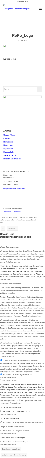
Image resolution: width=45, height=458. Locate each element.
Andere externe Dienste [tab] (8, 380)
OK (3, 228)
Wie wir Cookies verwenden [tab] (10, 247)
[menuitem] (40, 9)
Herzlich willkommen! (12, 158)
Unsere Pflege (9, 135)
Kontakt (6, 138)
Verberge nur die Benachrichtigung (14, 455)
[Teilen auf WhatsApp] (7, 62)
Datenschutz (8, 152)
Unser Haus (8, 145)
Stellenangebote (9, 155)
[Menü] (40, 9)
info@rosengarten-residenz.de (14, 188)
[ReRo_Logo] (18, 9)
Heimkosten (8, 141)
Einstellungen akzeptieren (11, 449)
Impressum (8, 148)
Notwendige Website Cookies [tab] (10, 283)
